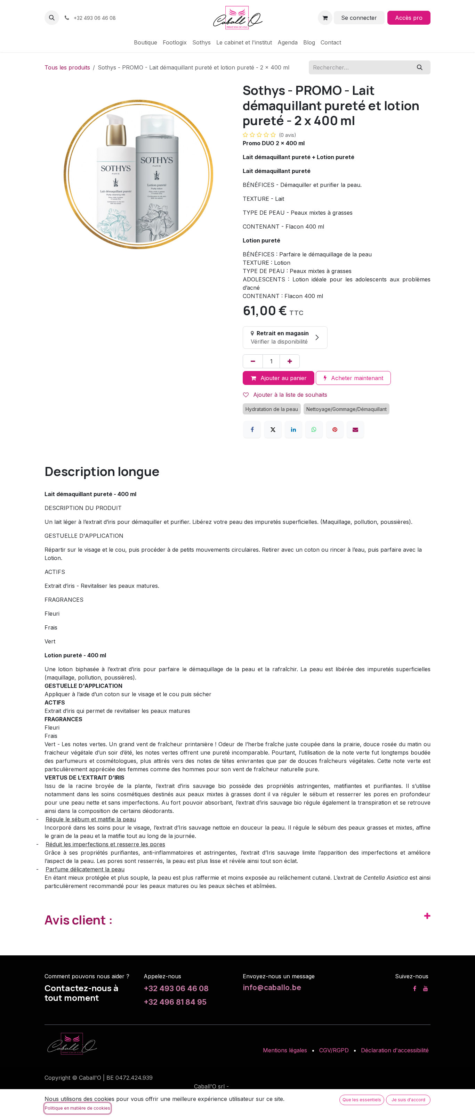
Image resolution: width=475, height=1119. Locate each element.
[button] (52, 17)
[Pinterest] (335, 429)
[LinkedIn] (293, 429)
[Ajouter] (290, 361)
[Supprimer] (253, 361)
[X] (273, 429)
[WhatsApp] (314, 429)
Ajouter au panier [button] (283, 378)
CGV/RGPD (334, 1050)
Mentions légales (285, 1050)
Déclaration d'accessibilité (395, 1050)
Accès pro (408, 17)
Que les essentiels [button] (362, 1099)
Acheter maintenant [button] (356, 378)
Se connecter (359, 17)
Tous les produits (67, 67)
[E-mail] (355, 429)
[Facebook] (252, 429)
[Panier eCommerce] (325, 17)
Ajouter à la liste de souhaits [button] (289, 394)
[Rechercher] (419, 67)
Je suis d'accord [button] (408, 1099)
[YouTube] (425, 988)
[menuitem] (145, 42)
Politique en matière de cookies (77, 1108)
